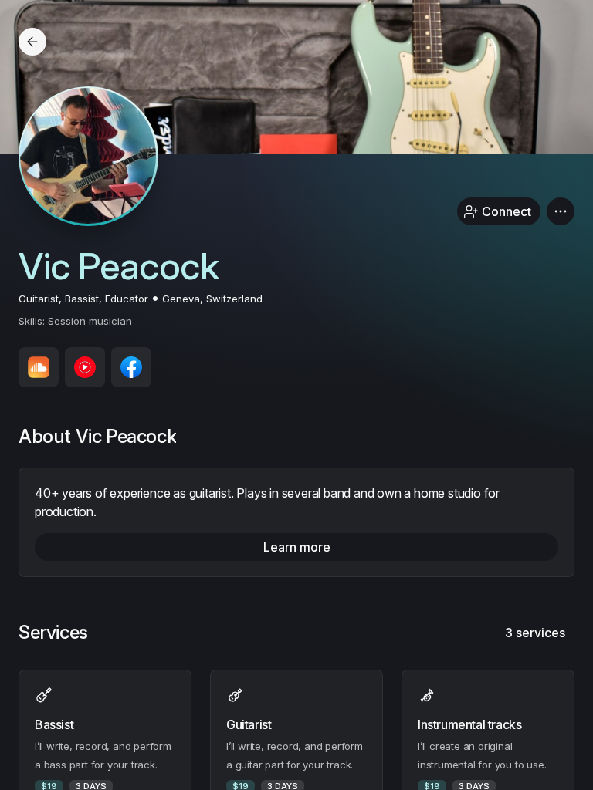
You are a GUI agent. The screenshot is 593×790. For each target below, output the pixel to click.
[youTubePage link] (85, 367)
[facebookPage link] (131, 367)
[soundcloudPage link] (39, 367)
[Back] (32, 42)
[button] (560, 211)
